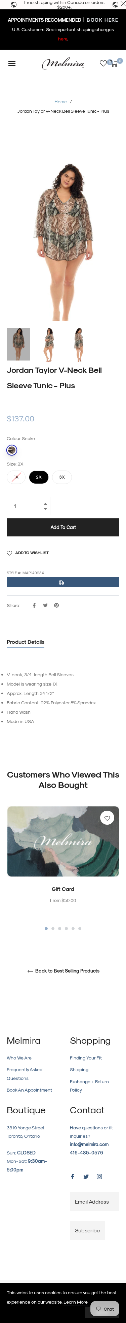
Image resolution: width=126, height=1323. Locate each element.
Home (60, 101)
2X (39, 475)
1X (16, 475)
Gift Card (63, 889)
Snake (12, 450)
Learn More (76, 1302)
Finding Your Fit (86, 1057)
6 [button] (79, 928)
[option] (63, 868)
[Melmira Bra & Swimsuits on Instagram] (99, 1176)
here (62, 38)
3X (62, 475)
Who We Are (19, 1057)
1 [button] (46, 928)
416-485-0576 (86, 1152)
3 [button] (59, 928)
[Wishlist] (103, 63)
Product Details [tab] (25, 641)
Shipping (79, 1069)
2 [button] (52, 928)
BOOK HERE (101, 20)
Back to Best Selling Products (66, 971)
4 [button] (66, 928)
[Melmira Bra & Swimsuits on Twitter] (86, 1176)
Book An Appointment (29, 1090)
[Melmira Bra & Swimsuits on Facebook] (72, 1176)
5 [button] (73, 928)
